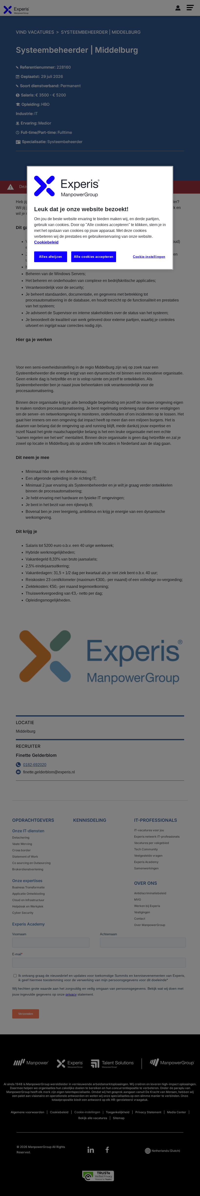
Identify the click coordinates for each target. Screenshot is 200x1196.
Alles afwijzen (50, 256)
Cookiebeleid (46, 242)
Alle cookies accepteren (93, 256)
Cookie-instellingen (149, 256)
